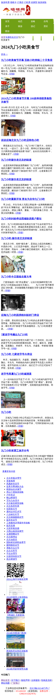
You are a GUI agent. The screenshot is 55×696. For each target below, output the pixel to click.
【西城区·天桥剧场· (15, 615)
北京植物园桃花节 (14, 517)
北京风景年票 (12, 506)
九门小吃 (6, 412)
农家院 (34, 2)
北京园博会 (11, 537)
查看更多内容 (8, 471)
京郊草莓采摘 (12, 528)
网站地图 (5, 683)
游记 (33, 26)
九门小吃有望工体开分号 (15, 450)
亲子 (7, 26)
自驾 (46, 21)
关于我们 (15, 680)
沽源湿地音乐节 (13, 556)
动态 (20, 21)
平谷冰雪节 (11, 553)
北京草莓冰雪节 (13, 478)
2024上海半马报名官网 (17, 579)
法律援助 (35, 680)
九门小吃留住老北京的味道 (16, 159)
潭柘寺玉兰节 (12, 548)
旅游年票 (5, 2)
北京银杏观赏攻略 (14, 503)
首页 (3, 37)
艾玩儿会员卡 (12, 500)
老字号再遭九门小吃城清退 (16, 373)
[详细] (12, 74)
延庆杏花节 (11, 520)
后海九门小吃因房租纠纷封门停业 (20, 315)
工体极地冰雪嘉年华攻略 (18, 523)
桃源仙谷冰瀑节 (13, 489)
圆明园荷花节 (12, 545)
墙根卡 (13, 2)
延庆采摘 (10, 525)
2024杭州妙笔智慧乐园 (17, 669)
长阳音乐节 (11, 509)
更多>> (4, 54)
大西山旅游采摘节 (14, 531)
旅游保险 (42, 2)
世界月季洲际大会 (14, 486)
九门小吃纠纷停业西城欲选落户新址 (21, 218)
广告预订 (15, 683)
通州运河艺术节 (13, 511)
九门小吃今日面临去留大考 (16, 276)
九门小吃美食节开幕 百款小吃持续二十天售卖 (26, 60)
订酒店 (20, 2)
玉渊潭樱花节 (12, 534)
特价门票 (47, 38)
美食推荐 (10, 481)
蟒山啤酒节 (11, 497)
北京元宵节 (11, 551)
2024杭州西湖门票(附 (16, 633)
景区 (46, 26)
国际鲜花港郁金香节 (16, 542)
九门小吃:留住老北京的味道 (16, 238)
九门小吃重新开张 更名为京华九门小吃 (23, 199)
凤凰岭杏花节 (12, 484)
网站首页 (5, 680)
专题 (7, 37)
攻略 (33, 21)
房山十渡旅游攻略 (14, 492)
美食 (29, 38)
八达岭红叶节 (12, 514)
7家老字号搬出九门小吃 (14, 334)
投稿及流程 (46, 680)
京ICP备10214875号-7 (40, 688)
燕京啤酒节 (11, 559)
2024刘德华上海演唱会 (17, 597)
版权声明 (25, 680)
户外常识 (10, 495)
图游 (7, 31)
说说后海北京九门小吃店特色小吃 (20, 140)
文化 (37, 38)
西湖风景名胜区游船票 (17, 651)
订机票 (27, 2)
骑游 (20, 26)
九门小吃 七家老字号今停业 (16, 354)
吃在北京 (14, 37)
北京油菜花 (11, 539)
